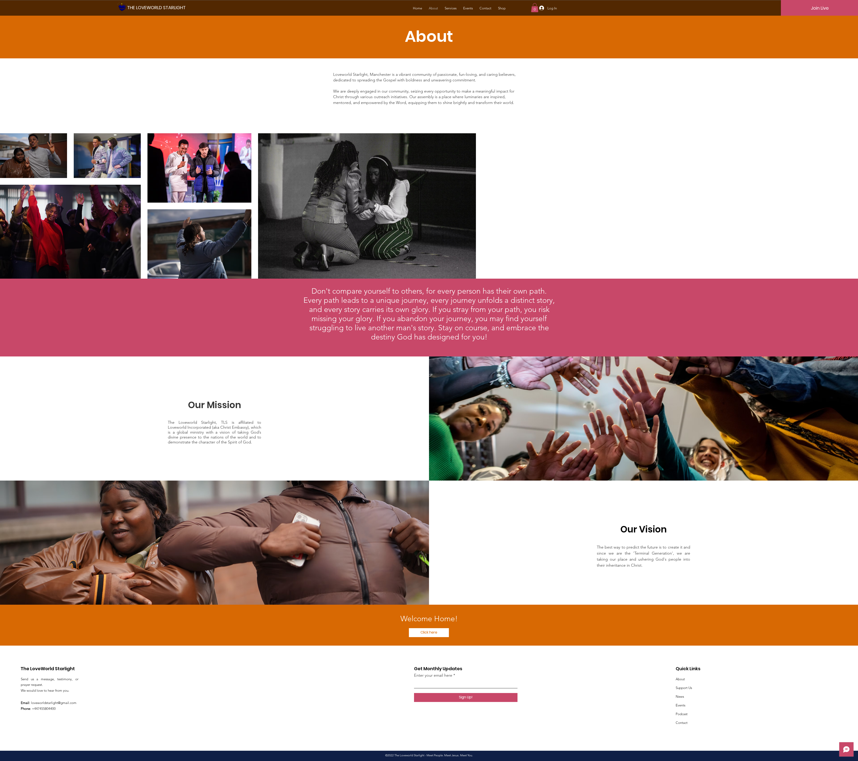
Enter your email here (433, 675)
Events (680, 705)
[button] (534, 7)
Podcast (682, 714)
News (680, 696)
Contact (682, 723)
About (680, 679)
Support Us (684, 688)
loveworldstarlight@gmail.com (53, 703)
